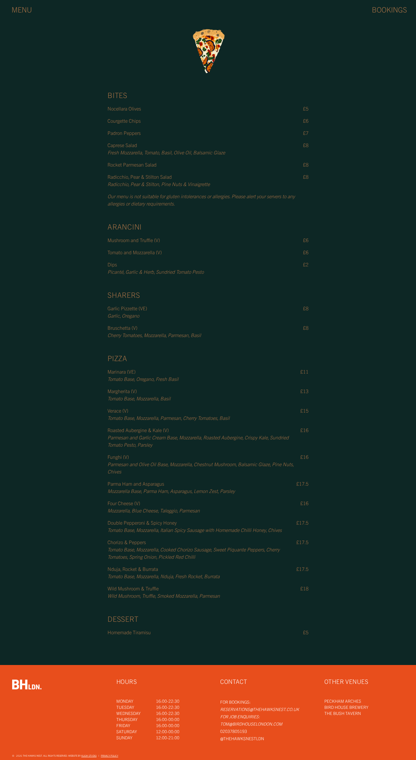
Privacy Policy (109, 755)
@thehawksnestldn (242, 738)
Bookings (389, 9)
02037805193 (233, 731)
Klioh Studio (89, 755)
